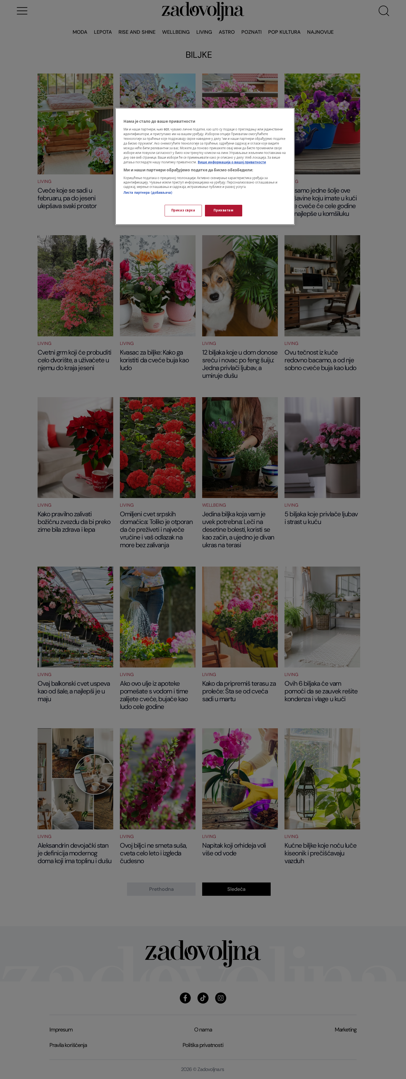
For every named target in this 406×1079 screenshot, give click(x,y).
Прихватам (223, 210)
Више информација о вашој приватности (232, 162)
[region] (205, 166)
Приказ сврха (183, 210)
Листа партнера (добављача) (147, 193)
